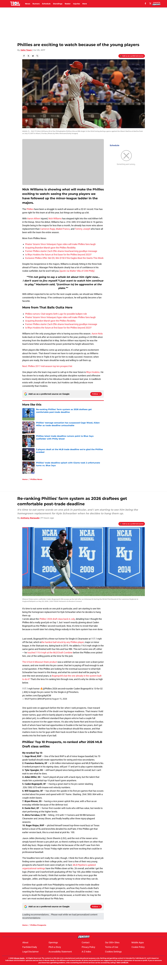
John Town (26, 50)
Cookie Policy (138, 947)
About (25, 942)
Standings (57, 4)
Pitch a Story (55, 947)
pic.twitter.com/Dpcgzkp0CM (36, 695)
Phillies (30, 209)
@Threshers (72, 692)
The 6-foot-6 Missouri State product (39, 662)
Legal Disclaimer (30, 951)
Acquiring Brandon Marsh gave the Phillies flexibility (50, 247)
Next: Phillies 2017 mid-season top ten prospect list (47, 366)
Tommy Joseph (82, 229)
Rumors (36, 4)
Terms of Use (111, 947)
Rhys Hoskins (93, 372)
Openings (53, 942)
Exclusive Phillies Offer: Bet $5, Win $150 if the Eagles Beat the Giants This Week (64, 258)
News (27, 4)
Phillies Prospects (38, 925)
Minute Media (19, 958)
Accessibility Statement (60, 951)
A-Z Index (86, 951)
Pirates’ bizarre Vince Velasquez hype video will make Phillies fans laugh (60, 244)
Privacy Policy (88, 947)
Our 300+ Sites (112, 942)
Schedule (46, 4)
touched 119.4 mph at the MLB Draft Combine (50, 652)
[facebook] (145, 3)
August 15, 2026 (59, 698)
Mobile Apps (138, 942)
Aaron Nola (97, 333)
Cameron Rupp (47, 229)
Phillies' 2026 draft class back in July (57, 619)
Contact (85, 942)
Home (25, 479)
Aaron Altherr (33, 218)
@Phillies (47, 688)
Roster (68, 4)
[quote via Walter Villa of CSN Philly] (77, 271)
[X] (150, 3)
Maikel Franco (63, 229)
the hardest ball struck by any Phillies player (62, 642)
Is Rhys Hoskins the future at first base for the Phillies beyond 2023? (58, 254)
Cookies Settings (113, 951)
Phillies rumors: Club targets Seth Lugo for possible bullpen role (56, 314)
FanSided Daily (29, 947)
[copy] (37, 56)
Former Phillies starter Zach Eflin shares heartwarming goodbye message (61, 251)
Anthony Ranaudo (30, 518)
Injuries (76, 4)
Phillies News (36, 479)
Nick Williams (55, 218)
